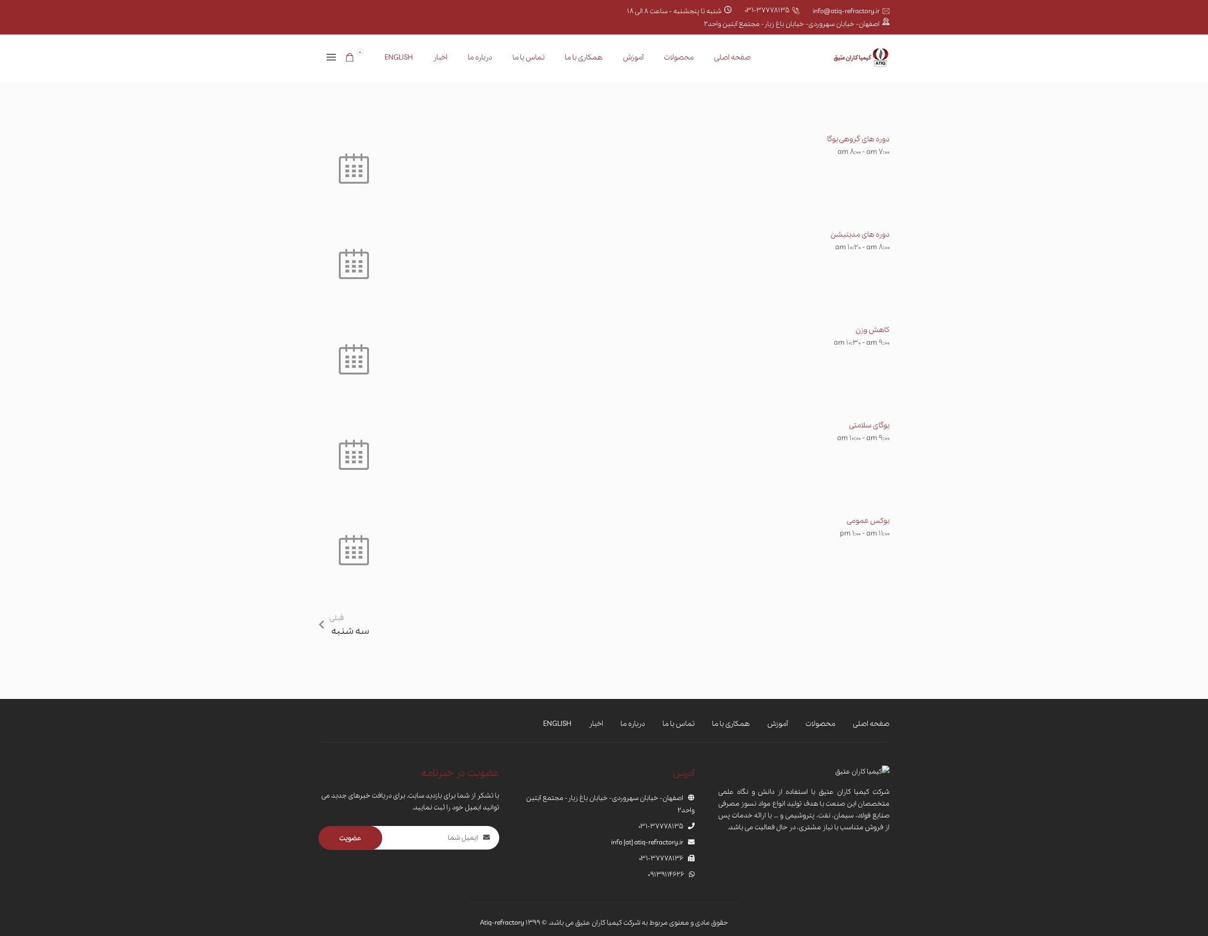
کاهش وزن (872, 330)
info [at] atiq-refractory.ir (647, 842)
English (399, 57)
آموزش (633, 57)
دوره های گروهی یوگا (858, 139)
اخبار (440, 57)
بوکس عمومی (868, 521)
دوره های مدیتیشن (859, 235)
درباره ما (480, 57)
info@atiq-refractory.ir (846, 11)
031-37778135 (767, 10)
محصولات (679, 57)
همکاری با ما (584, 57)
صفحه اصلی (732, 57)
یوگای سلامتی (869, 425)
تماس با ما (528, 57)
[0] (349, 58)
